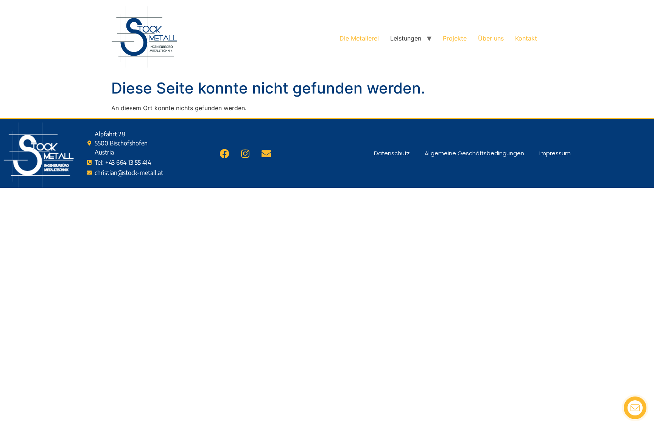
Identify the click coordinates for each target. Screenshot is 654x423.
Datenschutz (392, 153)
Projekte (455, 38)
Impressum (555, 153)
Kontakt (526, 38)
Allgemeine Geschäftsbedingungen (474, 153)
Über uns (491, 38)
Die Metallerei (359, 38)
